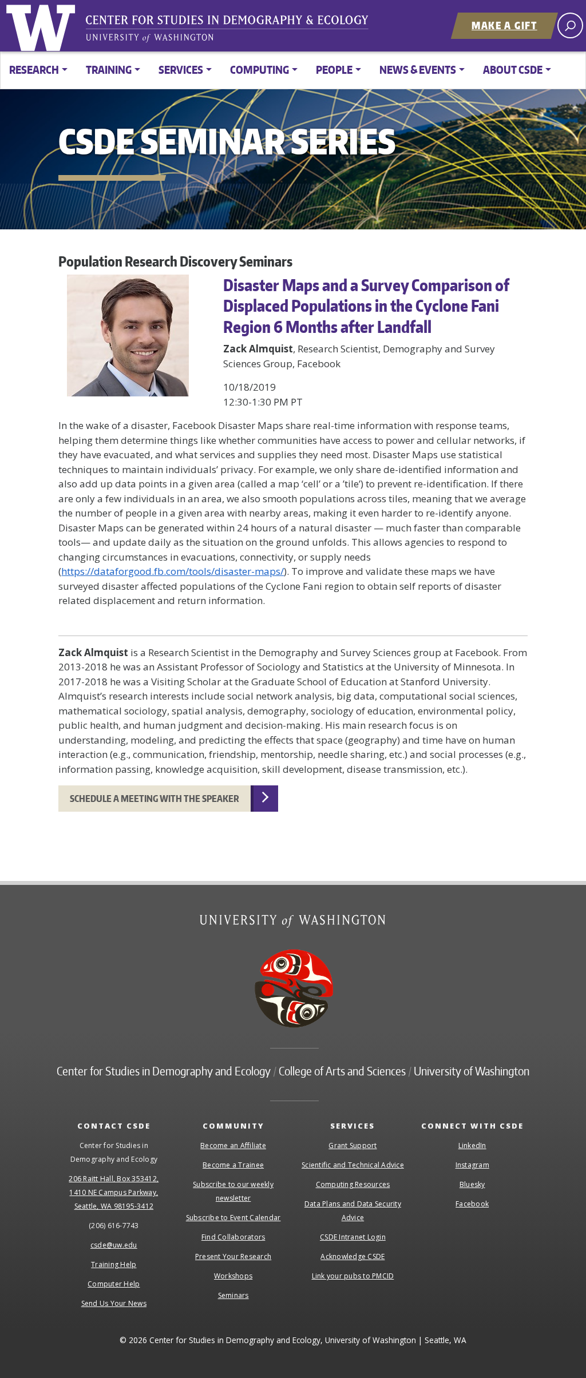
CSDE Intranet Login (353, 1237)
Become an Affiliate (233, 1145)
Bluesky (472, 1184)
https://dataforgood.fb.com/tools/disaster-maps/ (172, 571)
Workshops (233, 1276)
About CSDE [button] (513, 69)
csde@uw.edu (113, 1245)
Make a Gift (504, 25)
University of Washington (43, 25)
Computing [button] (259, 69)
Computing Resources (353, 1184)
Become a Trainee (233, 1165)
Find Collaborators (233, 1237)
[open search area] (570, 25)
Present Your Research (233, 1256)
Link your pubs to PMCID (353, 1276)
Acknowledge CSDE (352, 1256)
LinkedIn (472, 1145)
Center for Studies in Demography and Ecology (234, 31)
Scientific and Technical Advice (353, 1165)
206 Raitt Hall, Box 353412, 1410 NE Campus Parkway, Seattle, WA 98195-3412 (114, 1192)
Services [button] (181, 69)
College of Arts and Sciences (342, 1070)
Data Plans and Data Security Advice (352, 1210)
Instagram (472, 1165)
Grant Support (352, 1145)
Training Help (113, 1264)
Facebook (472, 1204)
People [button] (334, 69)
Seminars (233, 1295)
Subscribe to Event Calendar (233, 1217)
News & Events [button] (417, 69)
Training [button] (109, 69)
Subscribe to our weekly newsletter (233, 1191)
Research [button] (34, 69)
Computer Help (114, 1284)
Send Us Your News (113, 1303)
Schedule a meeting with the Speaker (154, 798)
